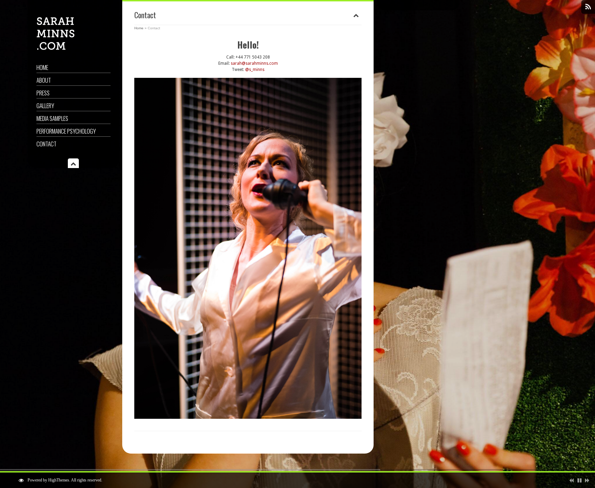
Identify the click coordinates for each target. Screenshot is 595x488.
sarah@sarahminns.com (254, 63)
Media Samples (52, 118)
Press (43, 93)
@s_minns (254, 69)
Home (42, 67)
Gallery (45, 105)
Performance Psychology (66, 131)
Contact (46, 143)
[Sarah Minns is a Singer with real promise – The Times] (55, 48)
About (43, 80)
